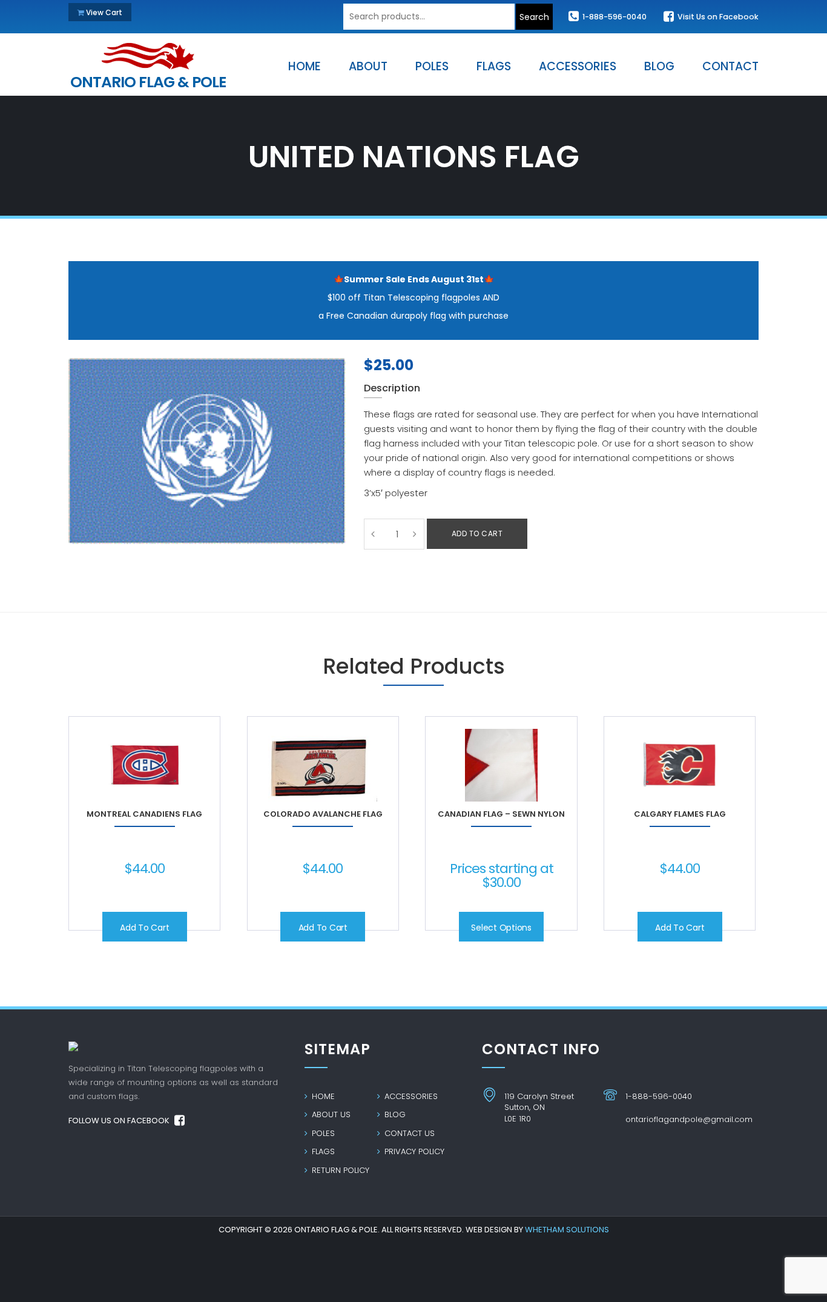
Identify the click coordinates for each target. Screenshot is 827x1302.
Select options (501, 928)
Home (322, 1096)
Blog (394, 1114)
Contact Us (408, 1133)
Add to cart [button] (144, 928)
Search (534, 17)
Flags (322, 1151)
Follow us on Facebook (119, 1120)
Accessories (410, 1096)
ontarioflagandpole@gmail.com (689, 1119)
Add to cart (477, 533)
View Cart (103, 12)
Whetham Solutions (567, 1229)
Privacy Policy (413, 1151)
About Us (330, 1114)
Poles (322, 1133)
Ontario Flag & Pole (148, 79)
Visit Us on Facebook (717, 17)
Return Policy (339, 1170)
